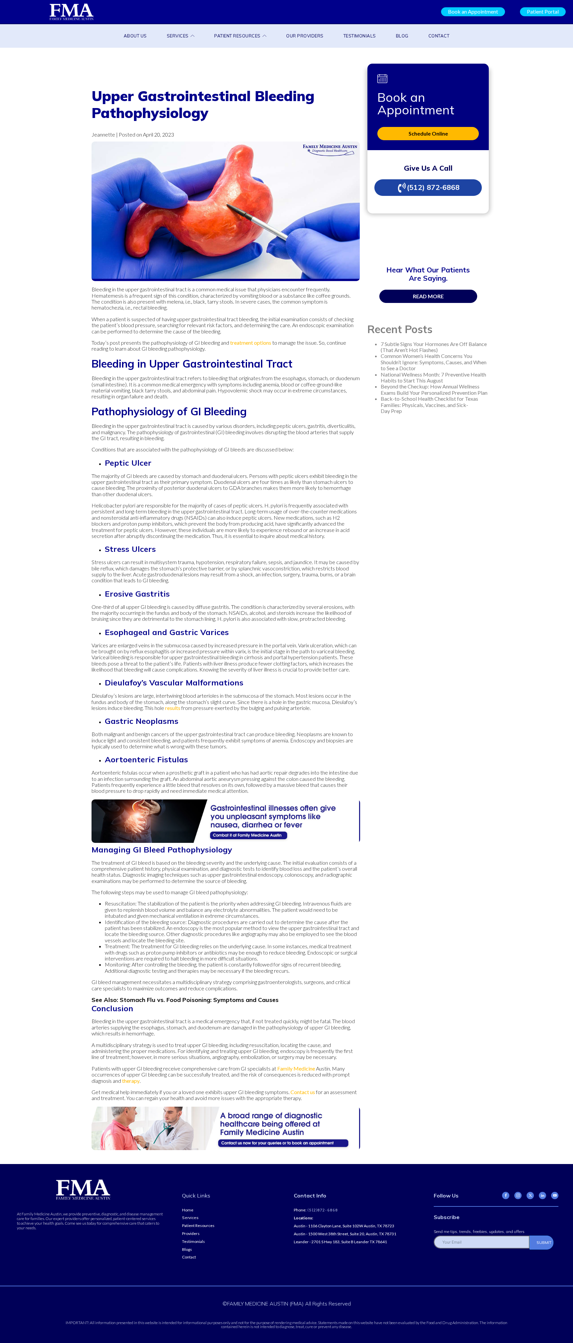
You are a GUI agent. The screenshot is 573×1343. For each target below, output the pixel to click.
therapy (131, 1081)
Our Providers (305, 35)
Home (187, 1210)
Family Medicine (296, 1068)
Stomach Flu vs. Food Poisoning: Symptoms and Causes (199, 1000)
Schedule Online (428, 133)
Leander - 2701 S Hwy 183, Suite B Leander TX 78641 (340, 1242)
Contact (439, 35)
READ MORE (428, 296)
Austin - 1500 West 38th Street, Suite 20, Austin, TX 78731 (345, 1234)
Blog (402, 35)
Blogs (187, 1249)
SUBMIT (544, 1242)
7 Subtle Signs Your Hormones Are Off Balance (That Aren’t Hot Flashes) (434, 347)
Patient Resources (237, 35)
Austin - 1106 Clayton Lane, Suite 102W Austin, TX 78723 (344, 1226)
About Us (135, 35)
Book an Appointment (473, 11)
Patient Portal (543, 11)
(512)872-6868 (322, 1210)
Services (178, 35)
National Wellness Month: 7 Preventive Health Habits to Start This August (433, 377)
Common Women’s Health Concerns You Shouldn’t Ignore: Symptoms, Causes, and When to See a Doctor (433, 362)
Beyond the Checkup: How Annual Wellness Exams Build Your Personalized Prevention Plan (434, 389)
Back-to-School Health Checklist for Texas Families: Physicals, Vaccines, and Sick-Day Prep (429, 404)
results (172, 708)
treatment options (250, 342)
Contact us (302, 1092)
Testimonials (360, 35)
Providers (191, 1233)
